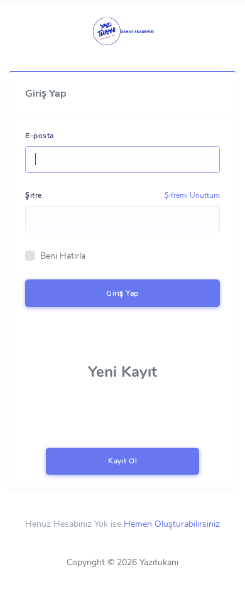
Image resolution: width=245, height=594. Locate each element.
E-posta (39, 136)
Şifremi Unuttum (192, 195)
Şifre (33, 195)
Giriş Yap (122, 293)
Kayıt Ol (122, 461)
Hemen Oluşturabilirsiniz (172, 524)
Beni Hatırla (62, 256)
